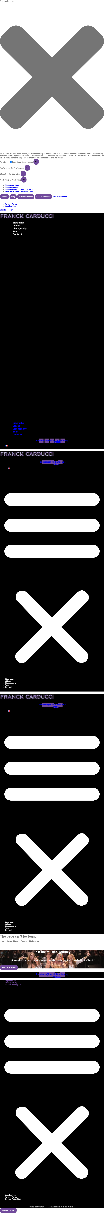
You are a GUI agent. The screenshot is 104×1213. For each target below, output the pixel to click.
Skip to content (6, 210)
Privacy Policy (11, 204)
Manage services (12, 187)
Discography (20, 228)
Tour (15, 231)
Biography (18, 222)
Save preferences (43, 197)
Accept (4, 197)
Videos (16, 225)
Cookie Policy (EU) (13, 985)
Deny (13, 197)
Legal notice (10, 206)
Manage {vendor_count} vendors (19, 189)
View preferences (26, 197)
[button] (52, 77)
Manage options (12, 185)
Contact (17, 234)
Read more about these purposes (19, 191)
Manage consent (8, 1210)
